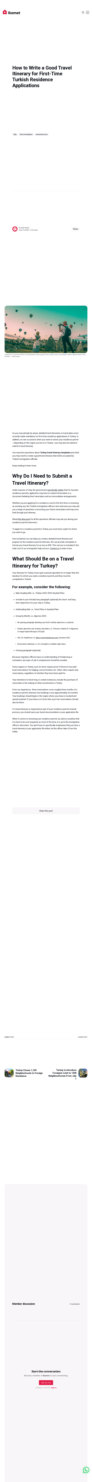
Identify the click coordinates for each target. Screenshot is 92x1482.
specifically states (55, 490)
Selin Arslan (25, 228)
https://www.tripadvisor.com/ (47, 638)
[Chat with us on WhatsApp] (86, 1470)
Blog (15, 134)
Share (75, 229)
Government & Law (41, 134)
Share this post (46, 811)
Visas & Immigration (26, 134)
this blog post (24, 519)
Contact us (55, 548)
